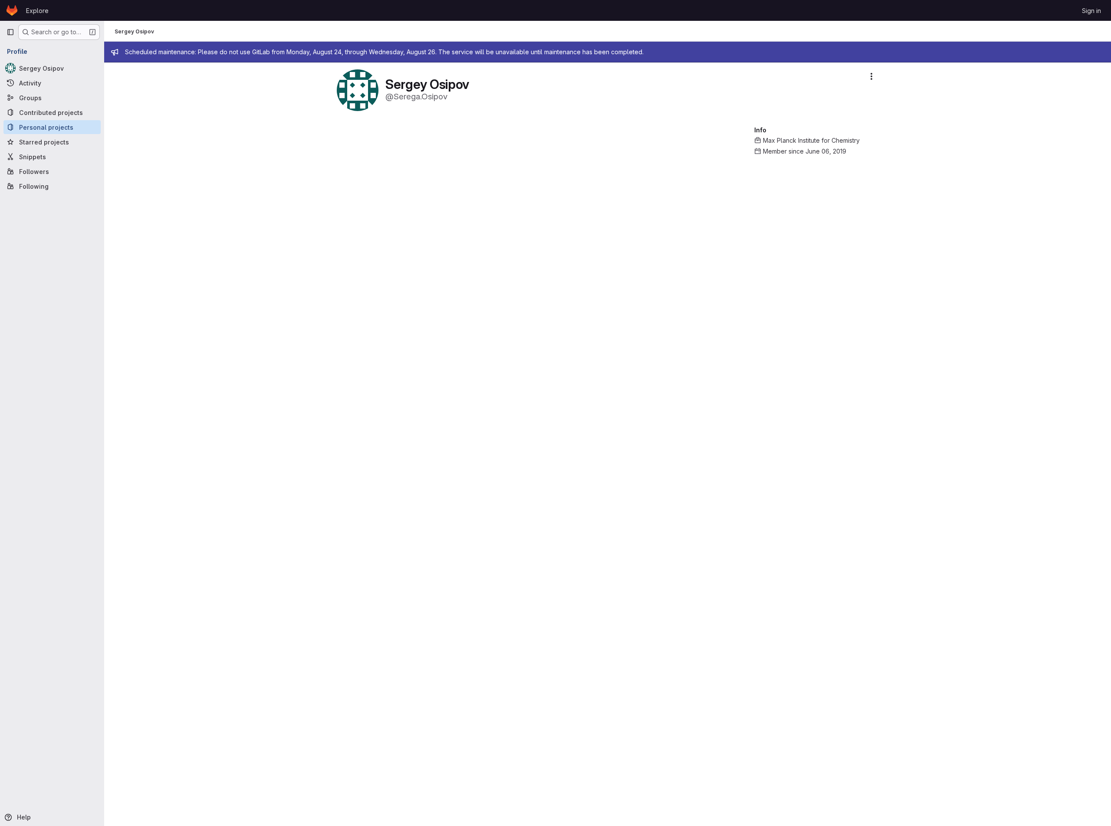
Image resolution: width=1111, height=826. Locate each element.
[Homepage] (12, 10)
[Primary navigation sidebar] (10, 32)
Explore (37, 10)
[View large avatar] (357, 89)
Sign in (1091, 10)
